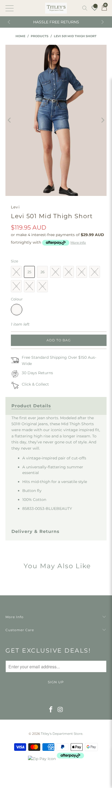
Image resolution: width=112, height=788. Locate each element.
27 (56, 272)
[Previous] (9, 22)
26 (43, 272)
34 (42, 286)
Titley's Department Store (61, 734)
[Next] (102, 22)
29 (82, 272)
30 (94, 272)
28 (69, 272)
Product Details (31, 405)
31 (16, 286)
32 (29, 286)
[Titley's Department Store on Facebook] (51, 709)
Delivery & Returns (35, 531)
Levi (15, 207)
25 (29, 272)
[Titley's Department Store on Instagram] (60, 709)
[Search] (85, 8)
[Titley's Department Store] (56, 8)
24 (16, 272)
